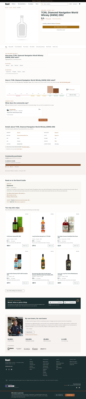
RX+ (57, 369)
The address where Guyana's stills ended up (16, 193)
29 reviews (13, 241)
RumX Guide (48, 46)
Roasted (21, 65)
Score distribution (18, 46)
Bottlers (44, 370)
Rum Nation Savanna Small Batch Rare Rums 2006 (68, 237)
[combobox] (54, 4)
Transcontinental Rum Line (22, 135)
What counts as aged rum (20, 201)
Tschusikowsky (12, 109)
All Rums (31, 361)
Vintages (44, 372)
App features (58, 364)
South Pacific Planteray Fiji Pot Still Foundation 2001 (17, 274)
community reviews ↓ (57, 18)
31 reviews (13, 278)
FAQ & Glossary (46, 363)
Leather (23, 71)
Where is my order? (73, 361)
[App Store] (77, 387)
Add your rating (73, 94)
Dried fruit (16, 65)
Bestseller (31, 363)
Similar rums (55, 46)
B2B (57, 366)
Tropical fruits (8, 71)
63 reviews (38, 241)
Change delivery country (61, 29)
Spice (12, 65)
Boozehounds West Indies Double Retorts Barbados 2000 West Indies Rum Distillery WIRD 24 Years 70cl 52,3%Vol (43, 274)
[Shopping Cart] (80, 4)
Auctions (31, 366)
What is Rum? (45, 361)
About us (58, 361)
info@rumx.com (8, 366)
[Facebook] (6, 369)
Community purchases (40, 46)
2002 (56, 141)
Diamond (56, 132)
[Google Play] (79, 387)
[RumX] (7, 4)
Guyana (18, 132)
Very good (48, 18)
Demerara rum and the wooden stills (23, 200)
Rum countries (45, 367)
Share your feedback (73, 363)
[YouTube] (11, 369)
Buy (6, 46)
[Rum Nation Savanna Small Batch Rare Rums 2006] (68, 224)
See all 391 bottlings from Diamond (15, 290)
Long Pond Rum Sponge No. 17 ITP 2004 (41, 236)
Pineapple (14, 71)
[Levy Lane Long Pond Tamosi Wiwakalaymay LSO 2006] (68, 262)
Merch (31, 369)
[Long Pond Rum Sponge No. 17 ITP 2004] (43, 224)
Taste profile (11, 46)
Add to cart (25, 245)
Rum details (32, 46)
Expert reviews (45, 364)
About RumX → (29, 332)
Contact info (72, 364)
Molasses (7, 65)
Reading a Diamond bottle (12, 196)
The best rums (32, 364)
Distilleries (45, 369)
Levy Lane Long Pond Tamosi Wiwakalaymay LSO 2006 (68, 274)
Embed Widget (59, 367)
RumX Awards (32, 367)
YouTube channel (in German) (31, 334)
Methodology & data (60, 363)
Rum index (45, 373)
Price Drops (45, 375)
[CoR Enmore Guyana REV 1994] (17, 224)
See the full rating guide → (65, 82)
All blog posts (45, 366)
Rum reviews (25, 46)
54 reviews (64, 278)
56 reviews (64, 241)
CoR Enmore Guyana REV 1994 (14, 236)
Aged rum (43, 10)
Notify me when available (61, 26)
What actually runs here (12, 195)
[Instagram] (9, 369)
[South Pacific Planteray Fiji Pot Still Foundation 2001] (17, 262)
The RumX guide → (26, 146)
